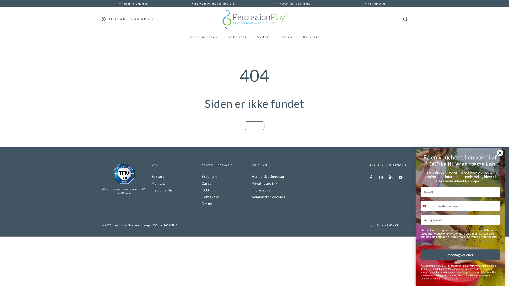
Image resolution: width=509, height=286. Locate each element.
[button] (405, 19)
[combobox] (428, 206)
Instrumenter (163, 190)
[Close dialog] (499, 153)
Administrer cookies (268, 197)
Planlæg (158, 183)
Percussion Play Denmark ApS (132, 225)
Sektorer (159, 176)
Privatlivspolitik (265, 183)
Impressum (261, 190)
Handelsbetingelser (268, 176)
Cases (206, 183)
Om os (206, 204)
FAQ (205, 190)
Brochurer (210, 176)
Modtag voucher (460, 255)
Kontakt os (210, 197)
